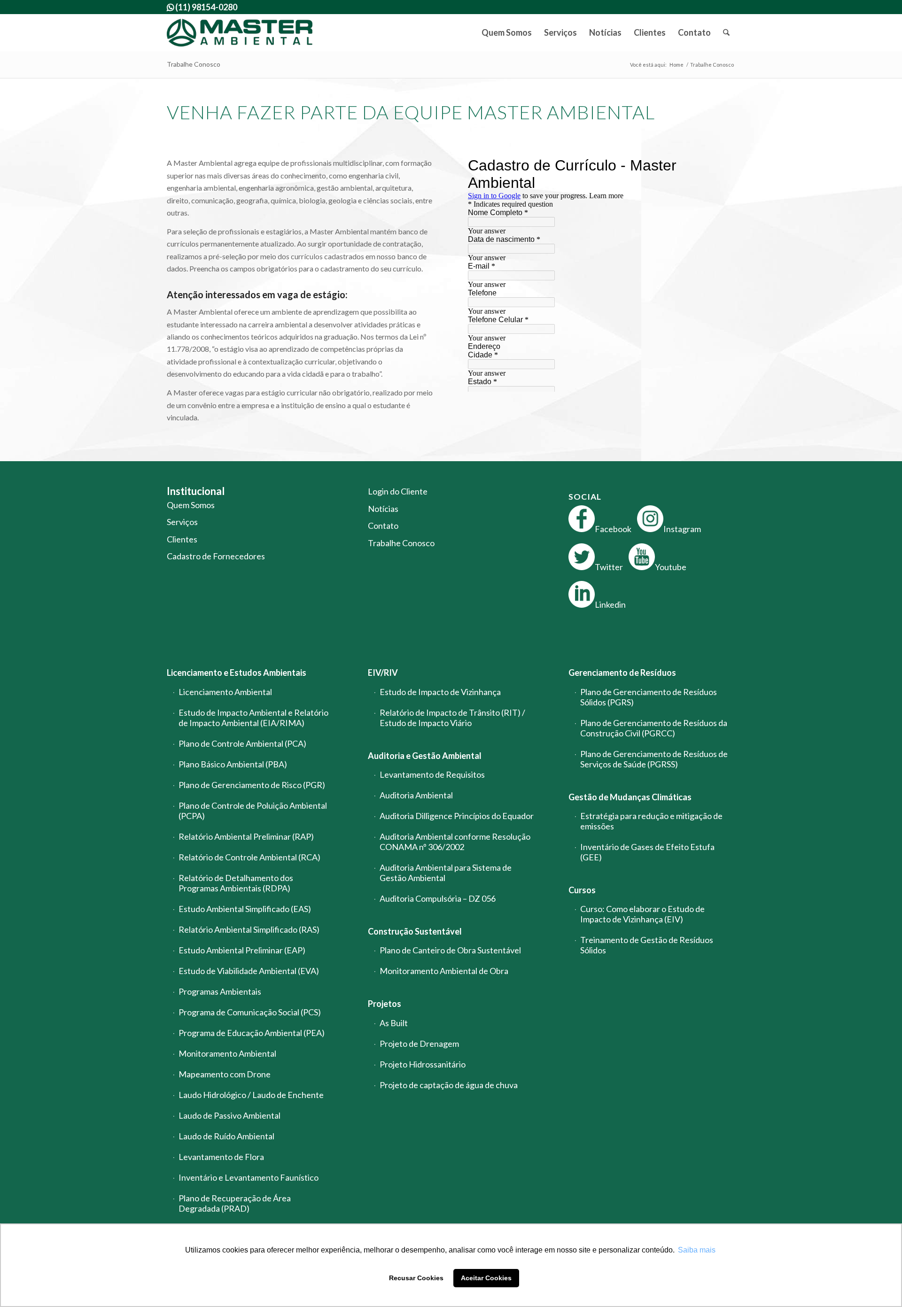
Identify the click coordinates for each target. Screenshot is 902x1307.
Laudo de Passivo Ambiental (229, 1115)
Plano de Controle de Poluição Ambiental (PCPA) (253, 810)
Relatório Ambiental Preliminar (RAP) (246, 836)
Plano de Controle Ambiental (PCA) (242, 743)
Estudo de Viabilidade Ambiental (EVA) (249, 971)
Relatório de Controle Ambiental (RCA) (249, 857)
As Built (394, 1023)
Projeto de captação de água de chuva (449, 1085)
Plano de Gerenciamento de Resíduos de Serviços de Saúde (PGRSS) (654, 759)
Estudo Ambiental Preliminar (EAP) (242, 950)
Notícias (383, 508)
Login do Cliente (398, 491)
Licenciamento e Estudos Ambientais (236, 672)
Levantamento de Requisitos (432, 774)
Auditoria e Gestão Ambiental (425, 755)
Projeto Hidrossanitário (423, 1064)
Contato (383, 525)
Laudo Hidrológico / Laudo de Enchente (251, 1095)
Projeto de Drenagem (419, 1043)
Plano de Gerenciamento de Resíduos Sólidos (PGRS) (648, 697)
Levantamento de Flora (221, 1157)
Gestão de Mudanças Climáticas (630, 797)
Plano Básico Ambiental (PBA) (233, 764)
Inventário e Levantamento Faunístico (249, 1177)
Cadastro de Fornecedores (216, 556)
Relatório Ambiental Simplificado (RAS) (249, 929)
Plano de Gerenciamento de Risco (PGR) (252, 785)
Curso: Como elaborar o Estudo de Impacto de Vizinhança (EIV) (642, 914)
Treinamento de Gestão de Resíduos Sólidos (646, 945)
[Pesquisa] (726, 32)
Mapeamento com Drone (225, 1074)
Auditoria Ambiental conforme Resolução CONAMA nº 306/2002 (455, 841)
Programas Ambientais (220, 991)
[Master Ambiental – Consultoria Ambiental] (240, 32)
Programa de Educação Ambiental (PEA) (252, 1033)
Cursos (582, 890)
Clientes (182, 539)
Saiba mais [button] (696, 1250)
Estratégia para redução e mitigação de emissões (651, 821)
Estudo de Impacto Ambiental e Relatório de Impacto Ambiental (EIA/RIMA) (253, 717)
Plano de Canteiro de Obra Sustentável (450, 950)
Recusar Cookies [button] (416, 1278)
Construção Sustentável (415, 931)
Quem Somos (191, 505)
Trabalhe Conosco (193, 64)
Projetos (384, 1003)
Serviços (182, 522)
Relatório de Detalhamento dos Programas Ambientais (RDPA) (236, 883)
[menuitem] (506, 32)
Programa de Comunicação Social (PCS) (250, 1012)
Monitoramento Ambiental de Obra (444, 971)
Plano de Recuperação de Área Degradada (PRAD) (235, 1203)
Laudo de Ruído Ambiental (226, 1136)
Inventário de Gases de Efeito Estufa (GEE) (647, 852)
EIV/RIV (383, 672)
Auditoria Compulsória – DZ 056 (438, 898)
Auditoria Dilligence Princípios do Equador (457, 816)
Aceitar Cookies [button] (486, 1278)
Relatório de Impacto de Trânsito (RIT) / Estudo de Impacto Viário (452, 717)
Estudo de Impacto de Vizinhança (440, 692)
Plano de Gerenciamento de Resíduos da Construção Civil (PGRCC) (653, 728)
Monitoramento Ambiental (227, 1053)
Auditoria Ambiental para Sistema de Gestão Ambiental (446, 872)
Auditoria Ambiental (416, 795)
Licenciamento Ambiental (225, 692)
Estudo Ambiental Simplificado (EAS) (245, 909)
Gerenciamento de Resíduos (622, 672)
